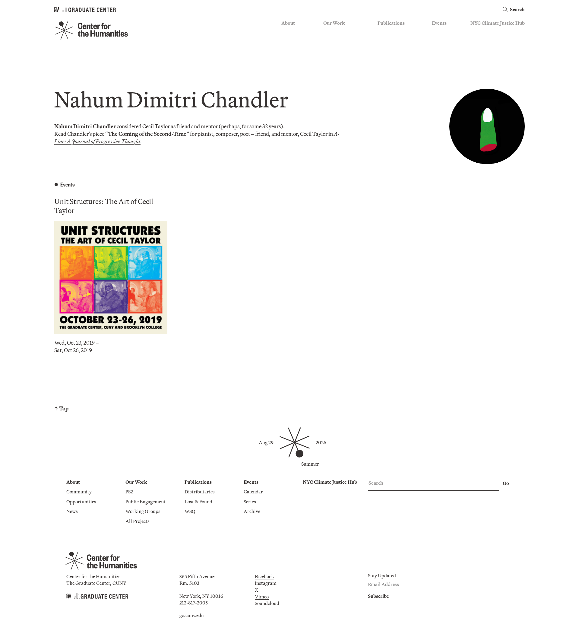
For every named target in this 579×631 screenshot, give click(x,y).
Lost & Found (391, 41)
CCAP (329, 41)
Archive (440, 50)
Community (294, 32)
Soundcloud (267, 603)
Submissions (445, 59)
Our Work (334, 23)
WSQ (383, 50)
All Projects (335, 68)
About (288, 23)
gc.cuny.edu (191, 615)
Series (438, 41)
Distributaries (393, 32)
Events (439, 23)
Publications (391, 23)
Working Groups (340, 59)
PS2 (327, 32)
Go (506, 483)
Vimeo (262, 597)
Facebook (264, 576)
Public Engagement (343, 50)
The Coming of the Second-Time (147, 133)
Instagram (266, 583)
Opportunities (296, 41)
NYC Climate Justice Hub (497, 23)
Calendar (441, 32)
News (287, 50)
